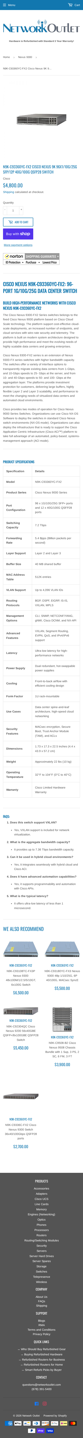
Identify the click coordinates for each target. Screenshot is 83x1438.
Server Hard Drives (41, 1256)
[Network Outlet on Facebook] (36, 1404)
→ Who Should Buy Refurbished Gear (41, 1349)
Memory (41, 1209)
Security (41, 1245)
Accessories (41, 1188)
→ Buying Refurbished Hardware (41, 1354)
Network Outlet (31, 1415)
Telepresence (41, 1276)
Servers (42, 1250)
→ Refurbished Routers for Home (41, 1364)
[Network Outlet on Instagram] (45, 1404)
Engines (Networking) (41, 1214)
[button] (31, 259)
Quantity (8, 202)
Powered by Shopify (55, 1415)
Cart (77, 5)
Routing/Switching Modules (41, 1240)
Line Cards (42, 1204)
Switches (41, 1271)
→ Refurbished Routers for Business (41, 1359)
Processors (41, 1230)
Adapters (41, 1193)
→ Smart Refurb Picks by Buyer (41, 1369)
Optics (41, 1219)
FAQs (41, 1301)
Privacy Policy (41, 1334)
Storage (41, 1266)
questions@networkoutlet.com (41, 1384)
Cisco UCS (41, 1199)
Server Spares (41, 1261)
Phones (41, 1224)
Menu (11, 5)
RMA (41, 1325)
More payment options (18, 245)
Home (6, 57)
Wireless (41, 1282)
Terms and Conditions (41, 1329)
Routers (41, 1235)
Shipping (8, 192)
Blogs (41, 1320)
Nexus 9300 (25, 57)
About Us (41, 1296)
